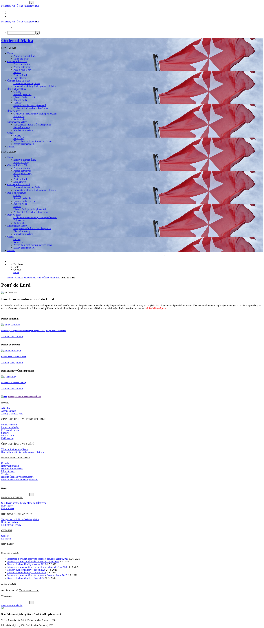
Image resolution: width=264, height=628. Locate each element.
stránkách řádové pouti (155, 308)
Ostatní (10, 133)
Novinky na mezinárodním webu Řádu (24, 396)
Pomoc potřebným (22, 67)
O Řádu (17, 91)
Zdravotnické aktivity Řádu (26, 83)
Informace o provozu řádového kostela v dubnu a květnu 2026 (37, 567)
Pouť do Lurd (20, 75)
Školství (17, 72)
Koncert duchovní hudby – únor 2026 (25, 578)
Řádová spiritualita (22, 94)
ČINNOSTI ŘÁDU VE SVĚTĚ (17, 444)
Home (10, 53)
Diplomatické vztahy (17, 122)
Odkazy (17, 135)
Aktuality (5, 408)
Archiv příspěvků (9, 590)
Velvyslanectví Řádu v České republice (32, 124)
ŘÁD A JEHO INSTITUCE (15, 457)
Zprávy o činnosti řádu (12, 413)
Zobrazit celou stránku (12, 336)
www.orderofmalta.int (11, 605)
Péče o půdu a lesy (22, 69)
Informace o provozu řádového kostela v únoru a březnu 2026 (37, 575)
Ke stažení (18, 138)
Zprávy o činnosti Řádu (24, 56)
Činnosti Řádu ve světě (18, 80)
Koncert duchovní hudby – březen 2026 (26, 572)
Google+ (17, 269)
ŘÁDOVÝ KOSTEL (12, 497)
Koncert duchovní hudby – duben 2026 (26, 569)
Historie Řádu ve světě (24, 97)
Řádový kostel (14, 111)
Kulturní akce (20, 119)
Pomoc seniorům (21, 64)
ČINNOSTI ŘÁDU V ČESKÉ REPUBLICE (24, 419)
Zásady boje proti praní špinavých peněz (32, 141)
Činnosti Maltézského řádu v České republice (37, 277)
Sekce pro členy (21, 58)
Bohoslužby (19, 116)
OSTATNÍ (6, 530)
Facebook (18, 264)
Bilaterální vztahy (21, 127)
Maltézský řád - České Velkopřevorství (20, 5)
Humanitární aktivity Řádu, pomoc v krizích (34, 86)
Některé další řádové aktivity (13, 382)
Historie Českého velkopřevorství (29, 105)
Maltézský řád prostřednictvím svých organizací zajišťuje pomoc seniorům (33, 330)
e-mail (16, 272)
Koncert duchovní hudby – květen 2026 (26, 564)
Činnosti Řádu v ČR (17, 61)
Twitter (16, 267)
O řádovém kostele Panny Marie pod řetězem (35, 113)
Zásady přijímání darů (24, 144)
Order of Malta (17, 40)
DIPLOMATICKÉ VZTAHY (16, 514)
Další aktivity (19, 78)
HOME (5, 402)
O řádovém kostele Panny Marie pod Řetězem (23, 503)
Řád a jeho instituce (16, 89)
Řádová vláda (20, 100)
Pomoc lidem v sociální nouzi (13, 357)
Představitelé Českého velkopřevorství (31, 108)
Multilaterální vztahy (23, 130)
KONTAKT (7, 544)
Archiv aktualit (8, 411)
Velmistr (17, 102)
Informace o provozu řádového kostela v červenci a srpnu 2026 (37, 558)
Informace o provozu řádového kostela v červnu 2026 (33, 561)
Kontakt (11, 146)
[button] (8, 48)
